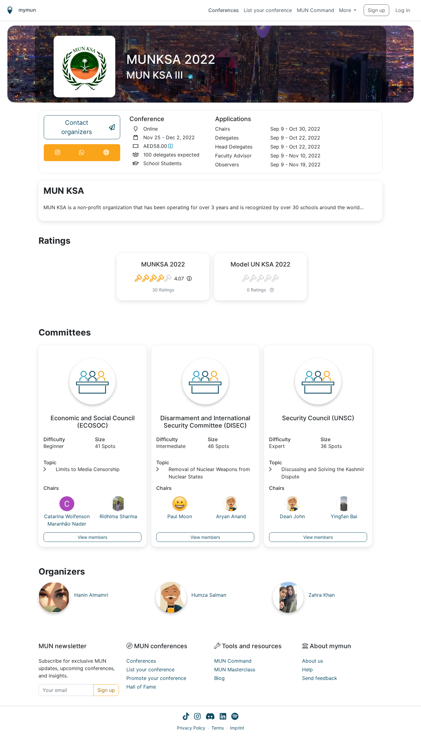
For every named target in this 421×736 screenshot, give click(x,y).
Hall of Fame (141, 687)
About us (312, 661)
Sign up (376, 10)
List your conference (268, 10)
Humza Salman (208, 595)
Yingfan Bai (344, 516)
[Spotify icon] (235, 717)
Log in (402, 10)
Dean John (292, 516)
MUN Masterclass (234, 669)
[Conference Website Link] (106, 153)
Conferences (223, 10)
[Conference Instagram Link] (57, 153)
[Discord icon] (210, 717)
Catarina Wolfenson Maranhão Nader (67, 520)
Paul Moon (179, 516)
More (346, 10)
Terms (217, 727)
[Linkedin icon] (223, 717)
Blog (219, 678)
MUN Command (315, 10)
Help (307, 669)
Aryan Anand (231, 516)
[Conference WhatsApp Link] (82, 153)
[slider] (153, 278)
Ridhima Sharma (118, 516)
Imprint (237, 727)
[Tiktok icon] (186, 717)
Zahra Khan (322, 595)
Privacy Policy (191, 727)
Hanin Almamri (91, 595)
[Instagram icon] (197, 717)
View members (92, 537)
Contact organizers (76, 127)
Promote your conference (156, 678)
